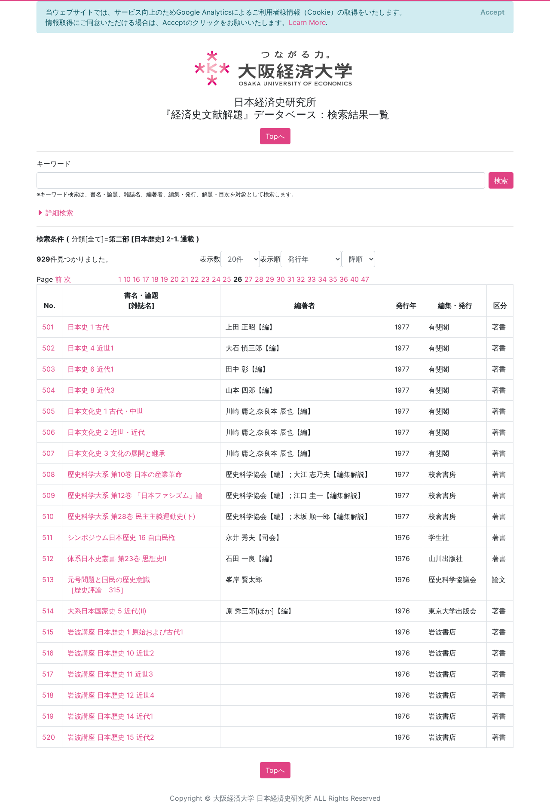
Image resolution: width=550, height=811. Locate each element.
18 (155, 279)
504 (48, 390)
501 (48, 327)
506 (48, 432)
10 (127, 279)
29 (270, 279)
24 (216, 279)
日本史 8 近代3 (91, 390)
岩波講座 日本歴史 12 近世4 (110, 695)
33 (311, 279)
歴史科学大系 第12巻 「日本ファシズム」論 (135, 495)
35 (333, 279)
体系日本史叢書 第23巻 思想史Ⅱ (116, 558)
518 (48, 695)
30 (280, 279)
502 (48, 348)
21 (184, 279)
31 (290, 279)
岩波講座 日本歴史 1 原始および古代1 (125, 632)
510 (48, 516)
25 (227, 279)
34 (322, 279)
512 (48, 558)
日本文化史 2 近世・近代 (106, 432)
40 (354, 279)
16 (136, 279)
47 (365, 279)
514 (48, 611)
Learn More (307, 22)
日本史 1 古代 (88, 327)
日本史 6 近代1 (90, 369)
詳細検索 (58, 212)
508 (48, 474)
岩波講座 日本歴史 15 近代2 (110, 737)
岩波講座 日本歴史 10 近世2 (110, 653)
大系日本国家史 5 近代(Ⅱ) (107, 611)
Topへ (275, 136)
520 (48, 737)
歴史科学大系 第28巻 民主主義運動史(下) (131, 516)
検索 (501, 180)
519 (48, 716)
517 (47, 674)
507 (48, 453)
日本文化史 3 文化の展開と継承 (116, 453)
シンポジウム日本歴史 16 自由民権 (121, 537)
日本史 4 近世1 (90, 348)
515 (48, 632)
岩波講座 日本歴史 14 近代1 (110, 716)
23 (205, 279)
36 (343, 279)
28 (259, 279)
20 (174, 279)
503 (48, 369)
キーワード (54, 163)
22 (194, 279)
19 (164, 279)
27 (248, 279)
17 (145, 279)
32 (300, 279)
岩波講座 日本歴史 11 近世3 (110, 674)
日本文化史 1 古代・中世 (105, 411)
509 (48, 495)
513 (48, 579)
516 (48, 653)
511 (47, 537)
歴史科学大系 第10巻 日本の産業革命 (124, 474)
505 (48, 411)
